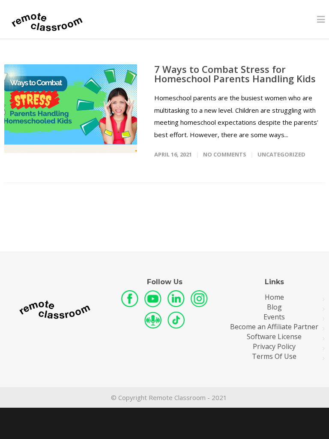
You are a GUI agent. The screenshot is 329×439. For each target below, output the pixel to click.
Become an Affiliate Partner (274, 327)
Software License (274, 337)
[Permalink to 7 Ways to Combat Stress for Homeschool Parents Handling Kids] (70, 108)
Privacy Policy (274, 346)
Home (274, 297)
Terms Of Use (274, 356)
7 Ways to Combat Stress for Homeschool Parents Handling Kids (235, 74)
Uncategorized (281, 154)
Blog (274, 307)
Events (274, 317)
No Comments (224, 154)
